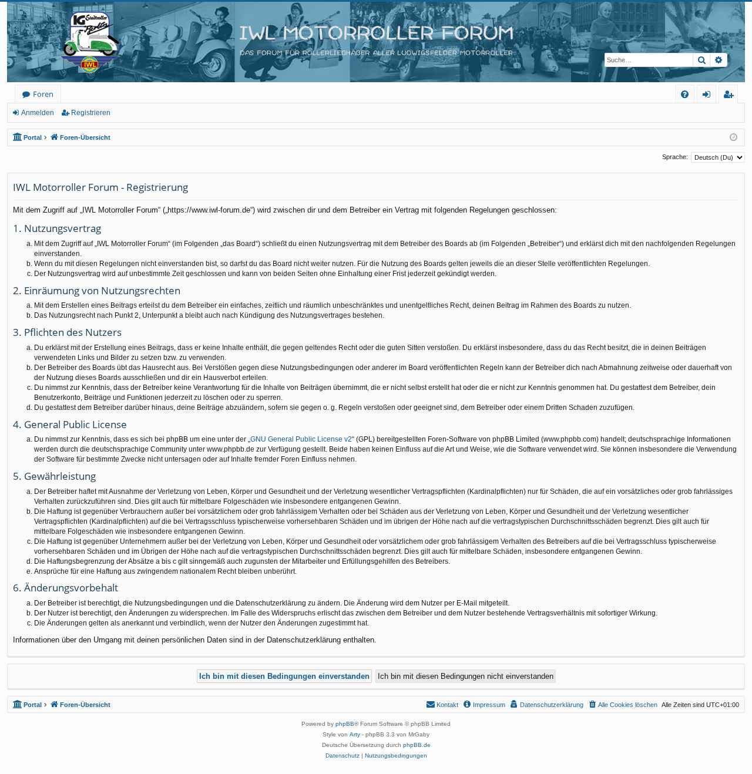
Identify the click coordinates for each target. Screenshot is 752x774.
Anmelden (37, 113)
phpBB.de (417, 745)
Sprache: (675, 156)
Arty (355, 734)
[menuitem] (685, 94)
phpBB (344, 724)
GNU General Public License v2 (301, 439)
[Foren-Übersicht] (376, 42)
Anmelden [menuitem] (709, 96)
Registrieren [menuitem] (730, 96)
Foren (43, 94)
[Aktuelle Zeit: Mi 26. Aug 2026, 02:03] (733, 137)
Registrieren (90, 113)
